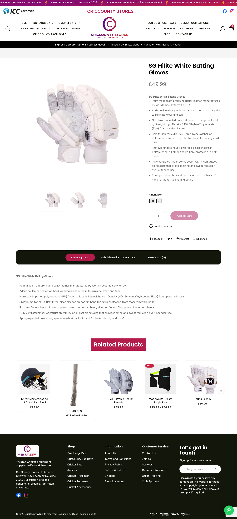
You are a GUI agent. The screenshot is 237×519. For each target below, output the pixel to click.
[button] (202, 392)
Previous (19, 123)
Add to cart (184, 215)
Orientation (156, 194)
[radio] (152, 201)
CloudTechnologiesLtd (84, 514)
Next (136, 123)
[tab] (80, 257)
